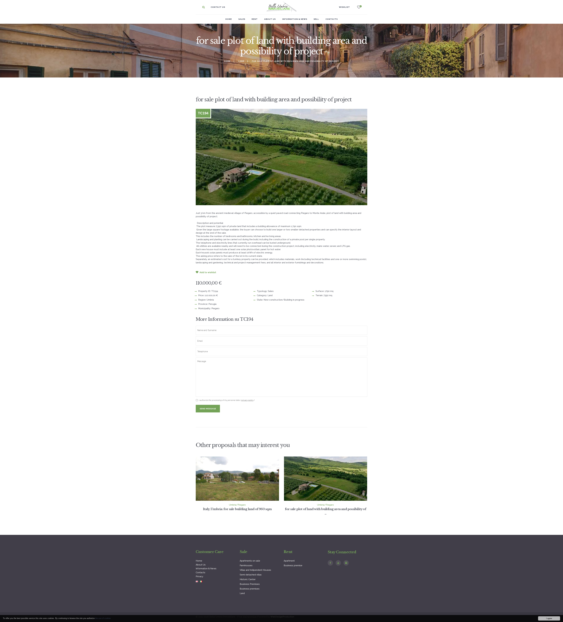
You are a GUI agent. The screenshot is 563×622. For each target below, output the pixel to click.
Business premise (293, 565)
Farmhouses (246, 565)
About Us (201, 564)
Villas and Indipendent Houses (255, 570)
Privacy (199, 576)
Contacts (200, 572)
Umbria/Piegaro (237, 505)
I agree (549, 618)
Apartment (289, 560)
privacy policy (247, 400)
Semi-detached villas (251, 574)
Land (241, 61)
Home (228, 19)
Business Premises (250, 584)
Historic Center (248, 579)
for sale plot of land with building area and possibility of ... (325, 511)
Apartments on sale (250, 560)
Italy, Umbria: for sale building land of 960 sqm (237, 509)
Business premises (250, 588)
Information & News (206, 568)
